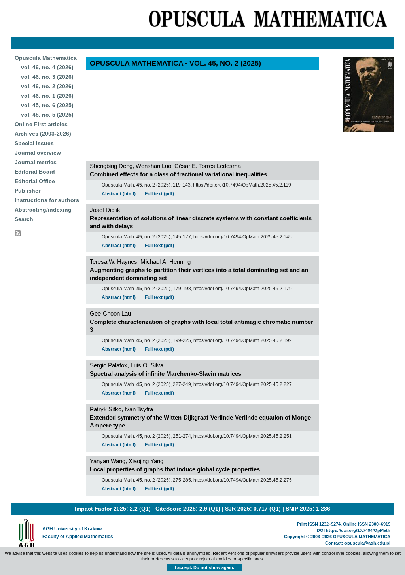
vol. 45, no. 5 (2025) (47, 115)
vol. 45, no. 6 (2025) (47, 105)
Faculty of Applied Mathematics (77, 536)
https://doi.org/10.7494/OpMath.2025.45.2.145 (242, 237)
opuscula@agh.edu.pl (367, 543)
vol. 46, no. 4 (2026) (47, 67)
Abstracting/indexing (43, 209)
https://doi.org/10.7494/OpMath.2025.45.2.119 (242, 185)
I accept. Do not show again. (204, 567)
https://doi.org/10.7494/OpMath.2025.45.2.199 (242, 340)
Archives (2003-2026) (43, 134)
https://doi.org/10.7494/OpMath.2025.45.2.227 (242, 384)
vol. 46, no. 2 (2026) (47, 86)
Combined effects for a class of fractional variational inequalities (178, 174)
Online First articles (41, 124)
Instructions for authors (47, 200)
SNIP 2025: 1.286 (308, 508)
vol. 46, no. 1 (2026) (47, 96)
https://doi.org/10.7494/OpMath (358, 530)
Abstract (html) (119, 194)
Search (24, 219)
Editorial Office (35, 181)
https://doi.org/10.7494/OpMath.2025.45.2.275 (242, 480)
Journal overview (38, 152)
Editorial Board (35, 171)
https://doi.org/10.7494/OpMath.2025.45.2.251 (242, 436)
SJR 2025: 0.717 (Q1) (253, 508)
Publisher (27, 190)
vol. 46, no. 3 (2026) (47, 77)
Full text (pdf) (159, 194)
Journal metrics (36, 162)
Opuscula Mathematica (46, 58)
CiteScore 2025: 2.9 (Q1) (187, 508)
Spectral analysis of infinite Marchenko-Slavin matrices (165, 373)
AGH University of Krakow (72, 528)
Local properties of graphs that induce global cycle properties (175, 469)
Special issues (34, 143)
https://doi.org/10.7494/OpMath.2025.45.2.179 (242, 288)
